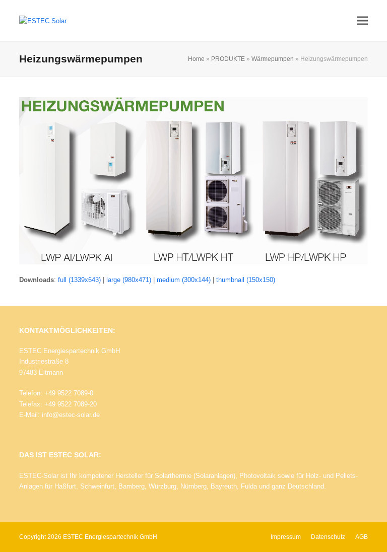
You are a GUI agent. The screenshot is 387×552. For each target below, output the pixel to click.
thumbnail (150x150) (245, 280)
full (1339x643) (79, 280)
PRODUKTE (228, 58)
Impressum (286, 536)
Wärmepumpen (272, 58)
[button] (362, 21)
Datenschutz (328, 536)
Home (196, 58)
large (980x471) (128, 280)
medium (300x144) (184, 280)
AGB (361, 536)
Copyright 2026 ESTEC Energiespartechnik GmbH (88, 536)
